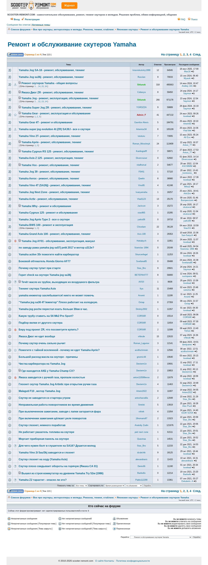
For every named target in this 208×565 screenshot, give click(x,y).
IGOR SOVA (187, 413)
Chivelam (141, 227)
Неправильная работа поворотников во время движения (56, 404)
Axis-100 (141, 234)
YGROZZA (141, 107)
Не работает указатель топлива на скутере (46, 432)
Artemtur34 (141, 129)
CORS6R (141, 316)
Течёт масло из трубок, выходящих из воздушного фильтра (60, 282)
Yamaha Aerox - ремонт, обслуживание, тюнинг (49, 178)
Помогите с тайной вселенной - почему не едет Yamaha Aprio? (59, 350)
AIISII (141, 282)
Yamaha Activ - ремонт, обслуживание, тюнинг (48, 199)
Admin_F (141, 115)
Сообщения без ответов (18, 25)
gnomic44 (141, 357)
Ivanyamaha (141, 192)
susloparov (187, 276)
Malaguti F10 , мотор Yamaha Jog (39, 391)
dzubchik (141, 452)
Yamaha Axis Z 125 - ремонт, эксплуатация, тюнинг (51, 158)
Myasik (187, 78)
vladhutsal (141, 165)
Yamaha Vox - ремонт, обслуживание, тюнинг (50, 165)
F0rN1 (141, 171)
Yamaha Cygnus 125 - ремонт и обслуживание (48, 212)
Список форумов (21, 29)
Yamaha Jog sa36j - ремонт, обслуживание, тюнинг (51, 77)
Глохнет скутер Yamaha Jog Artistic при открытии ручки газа (58, 384)
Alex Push (187, 406)
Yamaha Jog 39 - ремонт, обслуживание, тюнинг (49, 171)
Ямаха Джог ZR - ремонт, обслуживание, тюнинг (52, 92)
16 (46, 86)
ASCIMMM (187, 166)
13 (42, 101)
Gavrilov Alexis (141, 122)
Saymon (187, 93)
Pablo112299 (141, 480)
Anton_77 (187, 145)
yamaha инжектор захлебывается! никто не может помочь (56, 295)
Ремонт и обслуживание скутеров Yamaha (165, 29)
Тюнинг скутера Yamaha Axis (37, 288)
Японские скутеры (127, 29)
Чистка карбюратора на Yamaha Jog (42, 363)
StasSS (187, 228)
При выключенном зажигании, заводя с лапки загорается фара (60, 411)
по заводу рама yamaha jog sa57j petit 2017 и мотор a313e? (56, 247)
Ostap (141, 302)
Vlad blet (187, 130)
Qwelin (141, 178)
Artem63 (187, 123)
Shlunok (141, 84)
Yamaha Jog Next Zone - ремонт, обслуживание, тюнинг (54, 192)
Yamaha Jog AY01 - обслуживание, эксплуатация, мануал (58, 241)
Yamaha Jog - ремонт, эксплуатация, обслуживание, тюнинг (60, 98)
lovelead (187, 116)
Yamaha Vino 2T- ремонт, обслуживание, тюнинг (50, 136)
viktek (141, 411)
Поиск (193, 19)
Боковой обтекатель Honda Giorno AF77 (45, 261)
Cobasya (141, 92)
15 (42, 86)
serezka (187, 290)
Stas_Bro (141, 268)
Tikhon (187, 331)
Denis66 (141, 466)
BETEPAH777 (141, 275)
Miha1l (187, 186)
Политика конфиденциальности (133, 560)
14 (39, 86)
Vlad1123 (141, 199)
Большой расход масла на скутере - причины (48, 357)
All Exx (187, 137)
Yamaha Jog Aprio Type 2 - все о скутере (44, 219)
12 (39, 101)
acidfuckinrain (141, 350)
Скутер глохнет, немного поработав (42, 425)
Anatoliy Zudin (141, 425)
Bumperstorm (187, 200)
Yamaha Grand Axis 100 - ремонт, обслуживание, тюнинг (55, 234)
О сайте (99, 560)
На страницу (170, 54)
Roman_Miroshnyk (141, 143)
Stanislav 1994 (141, 247)
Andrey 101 (187, 86)
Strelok (141, 405)
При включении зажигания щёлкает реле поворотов (52, 418)
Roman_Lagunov (141, 343)
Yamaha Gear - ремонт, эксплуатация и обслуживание (56, 113)
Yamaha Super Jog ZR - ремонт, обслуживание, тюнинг (56, 107)
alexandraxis (141, 459)
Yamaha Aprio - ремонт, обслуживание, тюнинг (51, 142)
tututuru (141, 136)
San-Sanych (187, 235)
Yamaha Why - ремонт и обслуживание (46, 206)
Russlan (141, 77)
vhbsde (141, 336)
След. (197, 54)
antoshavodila (141, 398)
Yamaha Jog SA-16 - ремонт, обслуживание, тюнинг (52, 70)
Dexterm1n (141, 364)
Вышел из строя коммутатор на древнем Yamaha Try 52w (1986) (62, 473)
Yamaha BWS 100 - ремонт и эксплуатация (46, 225)
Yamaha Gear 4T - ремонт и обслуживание (45, 122)
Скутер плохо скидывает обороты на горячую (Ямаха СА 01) (58, 466)
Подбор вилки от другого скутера (40, 322)
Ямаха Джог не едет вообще (37, 336)
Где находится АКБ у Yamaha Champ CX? (48, 371)
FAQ (182, 19)
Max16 (187, 71)
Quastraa (141, 439)
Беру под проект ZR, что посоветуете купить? (48, 329)
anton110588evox (141, 377)
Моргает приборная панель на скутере (44, 438)
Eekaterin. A (187, 481)
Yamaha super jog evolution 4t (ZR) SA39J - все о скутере (54, 129)
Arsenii (141, 295)
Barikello (141, 473)
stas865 (141, 212)
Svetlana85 (141, 261)
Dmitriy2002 (141, 309)
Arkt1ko (187, 193)
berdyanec (187, 344)
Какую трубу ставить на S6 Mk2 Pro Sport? (46, 316)
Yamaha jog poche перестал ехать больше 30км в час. (53, 309)
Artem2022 (141, 391)
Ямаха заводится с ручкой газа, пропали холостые (52, 377)
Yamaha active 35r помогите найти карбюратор (49, 254)
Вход (16, 19)
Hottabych (141, 241)
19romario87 (141, 418)
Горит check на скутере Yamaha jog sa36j (45, 275)
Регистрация (31, 19)
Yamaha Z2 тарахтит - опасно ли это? (43, 479)
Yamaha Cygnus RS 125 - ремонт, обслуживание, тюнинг (57, 151)
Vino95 (141, 185)
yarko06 (141, 219)
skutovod (187, 207)
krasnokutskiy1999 (141, 70)
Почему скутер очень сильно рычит (42, 343)
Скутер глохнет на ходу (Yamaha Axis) (43, 459)
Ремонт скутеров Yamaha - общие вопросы (49, 83)
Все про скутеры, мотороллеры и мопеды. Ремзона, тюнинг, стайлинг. (73, 29)
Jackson (141, 206)
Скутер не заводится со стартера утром (44, 398)
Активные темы (41, 24)
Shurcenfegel (141, 254)
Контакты (109, 560)
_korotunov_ (187, 173)
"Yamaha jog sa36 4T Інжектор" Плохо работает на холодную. (58, 302)
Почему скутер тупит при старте (40, 268)
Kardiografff (141, 151)
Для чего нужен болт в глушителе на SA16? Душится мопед (57, 445)
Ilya (141, 288)
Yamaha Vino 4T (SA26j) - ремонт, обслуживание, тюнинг (55, 185)
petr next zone (141, 432)
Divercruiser (141, 158)
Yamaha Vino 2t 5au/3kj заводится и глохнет (47, 452)
